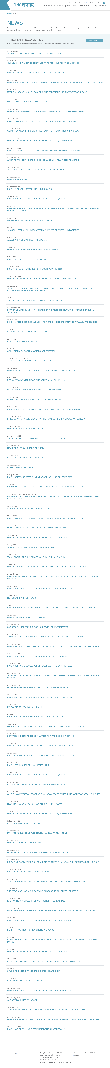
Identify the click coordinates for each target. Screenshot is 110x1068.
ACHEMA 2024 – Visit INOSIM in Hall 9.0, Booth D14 (31, 361)
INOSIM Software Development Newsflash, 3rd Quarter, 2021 (39, 920)
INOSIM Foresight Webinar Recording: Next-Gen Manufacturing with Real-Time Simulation (55, 82)
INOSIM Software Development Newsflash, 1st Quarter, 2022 (39, 813)
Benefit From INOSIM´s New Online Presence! (31, 930)
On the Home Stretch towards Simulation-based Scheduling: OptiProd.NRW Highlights (53, 794)
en (104, 2)
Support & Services (87, 6)
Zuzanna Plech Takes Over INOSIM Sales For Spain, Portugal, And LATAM (45, 637)
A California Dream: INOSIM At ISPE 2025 (27, 240)
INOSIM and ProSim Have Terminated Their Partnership (36, 1029)
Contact (69, 1062)
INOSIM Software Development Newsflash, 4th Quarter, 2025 (39, 140)
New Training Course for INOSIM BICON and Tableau (34, 804)
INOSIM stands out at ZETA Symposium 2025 (29, 259)
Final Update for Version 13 (22, 341)
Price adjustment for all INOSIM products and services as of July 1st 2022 (47, 755)
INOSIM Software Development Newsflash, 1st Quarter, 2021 (39, 990)
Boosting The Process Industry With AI (28, 458)
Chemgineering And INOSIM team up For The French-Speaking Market (43, 961)
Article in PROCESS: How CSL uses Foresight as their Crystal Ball (42, 121)
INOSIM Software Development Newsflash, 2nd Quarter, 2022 (39, 775)
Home (9, 13)
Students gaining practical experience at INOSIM (33, 971)
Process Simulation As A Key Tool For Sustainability (35, 390)
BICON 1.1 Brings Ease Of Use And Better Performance (36, 784)
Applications (59, 6)
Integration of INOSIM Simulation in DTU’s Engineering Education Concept (46, 419)
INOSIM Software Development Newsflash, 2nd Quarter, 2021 (39, 952)
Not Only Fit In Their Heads (21, 598)
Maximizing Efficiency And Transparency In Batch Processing (40, 697)
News (73, 2)
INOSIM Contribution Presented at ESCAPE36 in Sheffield (37, 73)
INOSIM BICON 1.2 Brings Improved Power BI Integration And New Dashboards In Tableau (53, 646)
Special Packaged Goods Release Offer (28, 332)
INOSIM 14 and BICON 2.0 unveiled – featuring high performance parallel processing (52, 322)
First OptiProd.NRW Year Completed (26, 981)
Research (67, 2)
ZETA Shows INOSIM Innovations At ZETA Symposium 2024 (36, 380)
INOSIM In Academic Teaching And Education (30, 189)
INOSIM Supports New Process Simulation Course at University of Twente (47, 567)
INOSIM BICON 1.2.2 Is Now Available (25, 429)
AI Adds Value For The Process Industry (28, 508)
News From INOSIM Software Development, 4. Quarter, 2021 (38, 852)
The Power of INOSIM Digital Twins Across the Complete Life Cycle (42, 891)
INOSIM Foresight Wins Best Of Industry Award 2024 (34, 269)
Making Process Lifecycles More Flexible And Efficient (37, 833)
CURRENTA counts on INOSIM (22, 1000)
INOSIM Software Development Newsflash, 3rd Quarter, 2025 (39, 199)
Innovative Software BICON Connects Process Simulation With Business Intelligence (53, 862)
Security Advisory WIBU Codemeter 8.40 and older (34, 53)
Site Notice (51, 1062)
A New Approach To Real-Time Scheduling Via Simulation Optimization (43, 160)
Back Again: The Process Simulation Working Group (35, 717)
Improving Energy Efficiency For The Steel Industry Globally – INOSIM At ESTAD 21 (51, 910)
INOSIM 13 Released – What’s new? (25, 843)
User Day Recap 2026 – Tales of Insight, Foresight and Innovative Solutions (47, 92)
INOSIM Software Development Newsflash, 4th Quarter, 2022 (39, 656)
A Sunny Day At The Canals (21, 467)
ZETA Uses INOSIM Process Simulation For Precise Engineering (40, 736)
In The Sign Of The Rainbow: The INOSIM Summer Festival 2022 (38, 687)
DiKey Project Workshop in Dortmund (27, 102)
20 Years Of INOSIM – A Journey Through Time (31, 547)
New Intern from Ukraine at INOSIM (25, 448)
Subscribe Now (93, 40)
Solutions (47, 6)
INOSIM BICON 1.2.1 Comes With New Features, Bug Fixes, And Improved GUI (45, 518)
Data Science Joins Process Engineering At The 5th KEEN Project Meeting (46, 726)
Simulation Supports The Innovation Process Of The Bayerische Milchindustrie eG (51, 608)
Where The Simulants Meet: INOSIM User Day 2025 (32, 220)
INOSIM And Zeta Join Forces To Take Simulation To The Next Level (41, 370)
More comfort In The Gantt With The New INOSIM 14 (34, 399)
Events (78, 2)
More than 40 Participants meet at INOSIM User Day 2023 (36, 528)
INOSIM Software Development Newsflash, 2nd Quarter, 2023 (39, 538)
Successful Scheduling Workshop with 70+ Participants (37, 627)
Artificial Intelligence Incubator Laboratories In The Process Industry (46, 1010)
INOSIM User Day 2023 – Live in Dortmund (28, 617)
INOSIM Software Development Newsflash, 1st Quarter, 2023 (39, 588)
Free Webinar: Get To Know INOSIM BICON (28, 872)
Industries (71, 6)
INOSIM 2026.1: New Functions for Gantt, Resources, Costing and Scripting (46, 111)
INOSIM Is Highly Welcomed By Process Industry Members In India (42, 746)
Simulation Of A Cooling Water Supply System (31, 351)
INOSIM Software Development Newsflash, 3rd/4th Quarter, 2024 (41, 279)
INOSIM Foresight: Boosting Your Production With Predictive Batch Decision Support (53, 1019)
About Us (101, 6)
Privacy (42, 1062)
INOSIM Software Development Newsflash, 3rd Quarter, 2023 (39, 477)
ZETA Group (94, 1053)
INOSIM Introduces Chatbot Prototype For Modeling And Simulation (43, 150)
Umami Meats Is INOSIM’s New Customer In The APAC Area (36, 557)
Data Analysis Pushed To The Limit (25, 707)
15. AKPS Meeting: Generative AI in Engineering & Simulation (38, 170)
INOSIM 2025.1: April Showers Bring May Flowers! (32, 249)
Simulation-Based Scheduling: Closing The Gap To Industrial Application (46, 881)
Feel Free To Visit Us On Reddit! (23, 823)
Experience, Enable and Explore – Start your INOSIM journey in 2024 (43, 409)
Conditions (60, 1062)
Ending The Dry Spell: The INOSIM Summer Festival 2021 (36, 901)
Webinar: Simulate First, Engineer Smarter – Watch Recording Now (43, 131)
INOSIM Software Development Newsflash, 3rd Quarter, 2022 (39, 666)
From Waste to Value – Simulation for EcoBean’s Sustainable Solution (45, 487)
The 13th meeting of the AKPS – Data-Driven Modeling (35, 300)
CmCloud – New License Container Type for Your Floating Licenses (43, 63)
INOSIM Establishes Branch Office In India (29, 765)
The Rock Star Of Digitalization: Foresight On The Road (36, 438)
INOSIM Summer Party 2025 (20, 179)
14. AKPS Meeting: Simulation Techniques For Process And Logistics (43, 230)
